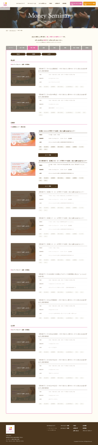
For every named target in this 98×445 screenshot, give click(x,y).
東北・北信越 (76, 47)
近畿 (44, 47)
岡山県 (18, 54)
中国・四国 (32, 47)
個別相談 (64, 3)
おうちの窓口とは (42, 3)
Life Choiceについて (20, 3)
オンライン (11, 47)
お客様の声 (57, 3)
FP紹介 (50, 3)
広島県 (33, 54)
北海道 (87, 47)
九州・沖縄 (22, 47)
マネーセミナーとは (32, 3)
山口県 (49, 54)
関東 (65, 47)
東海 (54, 47)
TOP (7, 30)
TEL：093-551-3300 (15, 441)
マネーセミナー (12, 30)
